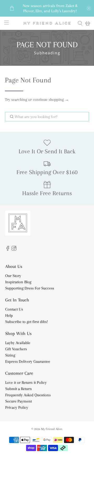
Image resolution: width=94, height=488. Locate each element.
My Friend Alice (51, 429)
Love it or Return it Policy (26, 382)
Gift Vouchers (16, 349)
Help (9, 315)
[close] (88, 8)
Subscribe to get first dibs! (26, 321)
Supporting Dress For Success (29, 288)
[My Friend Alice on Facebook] (7, 249)
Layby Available (17, 342)
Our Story (13, 275)
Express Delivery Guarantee (27, 361)
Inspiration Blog (18, 282)
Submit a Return (18, 388)
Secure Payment (18, 401)
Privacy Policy (16, 407)
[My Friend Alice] (47, 23)
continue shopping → (51, 99)
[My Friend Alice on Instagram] (13, 249)
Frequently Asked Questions (28, 395)
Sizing (10, 355)
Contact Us (14, 309)
